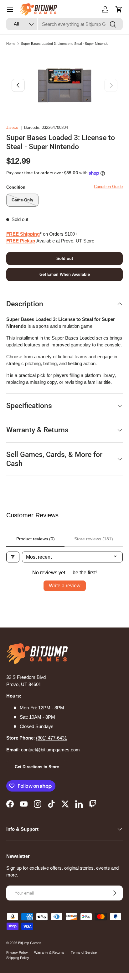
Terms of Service (84, 952)
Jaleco (12, 127)
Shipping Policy (17, 958)
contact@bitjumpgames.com (50, 749)
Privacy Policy (17, 952)
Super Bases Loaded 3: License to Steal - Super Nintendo (64, 43)
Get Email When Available (64, 274)
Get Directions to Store (37, 766)
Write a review (64, 585)
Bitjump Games (29, 943)
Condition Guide (108, 186)
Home (10, 43)
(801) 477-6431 (51, 737)
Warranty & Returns (49, 952)
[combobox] (64, 24)
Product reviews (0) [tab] (35, 538)
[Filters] (12, 557)
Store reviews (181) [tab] (93, 538)
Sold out (64, 258)
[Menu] (10, 9)
